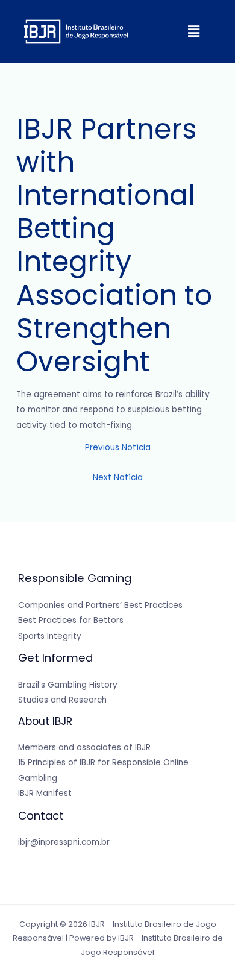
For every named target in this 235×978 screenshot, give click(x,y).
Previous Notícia (118, 447)
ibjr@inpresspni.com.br (64, 842)
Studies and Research (62, 700)
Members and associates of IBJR (84, 747)
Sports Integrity (49, 636)
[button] (193, 31)
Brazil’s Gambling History (68, 685)
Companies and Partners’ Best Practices (100, 605)
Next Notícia (118, 477)
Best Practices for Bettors (71, 620)
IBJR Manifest (45, 793)
